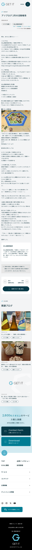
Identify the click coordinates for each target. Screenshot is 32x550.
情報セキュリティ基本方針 (16, 523)
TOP (3, 461)
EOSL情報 (5, 465)
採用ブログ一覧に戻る (18, 289)
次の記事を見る (21, 282)
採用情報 (20, 465)
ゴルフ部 (15, 401)
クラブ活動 (6, 24)
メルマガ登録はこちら (14, 509)
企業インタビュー (23, 461)
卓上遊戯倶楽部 (18, 24)
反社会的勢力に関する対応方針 (16, 527)
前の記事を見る (11, 282)
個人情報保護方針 (16, 531)
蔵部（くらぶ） (16, 337)
